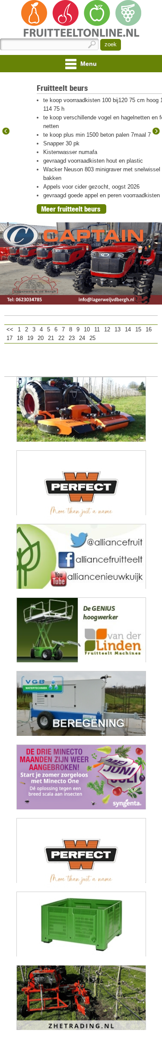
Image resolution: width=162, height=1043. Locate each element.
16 (149, 329)
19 (30, 338)
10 (87, 329)
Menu (88, 63)
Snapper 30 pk (61, 143)
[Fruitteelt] (81, 19)
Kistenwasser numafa (70, 152)
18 (20, 338)
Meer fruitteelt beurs (70, 209)
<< (9, 329)
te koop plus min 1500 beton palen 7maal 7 (97, 135)
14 (128, 329)
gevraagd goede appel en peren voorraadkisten (101, 195)
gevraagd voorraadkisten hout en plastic (93, 160)
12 (107, 329)
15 (138, 329)
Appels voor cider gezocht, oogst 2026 (91, 186)
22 (61, 338)
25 (92, 338)
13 (117, 329)
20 (41, 338)
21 (51, 338)
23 (72, 338)
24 (82, 338)
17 (9, 338)
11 (97, 329)
